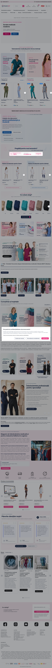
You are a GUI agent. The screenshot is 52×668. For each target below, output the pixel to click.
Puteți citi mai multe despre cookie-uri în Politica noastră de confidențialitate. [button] (16, 335)
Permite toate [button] (45, 338)
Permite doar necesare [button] (19, 338)
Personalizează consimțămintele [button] (33, 338)
